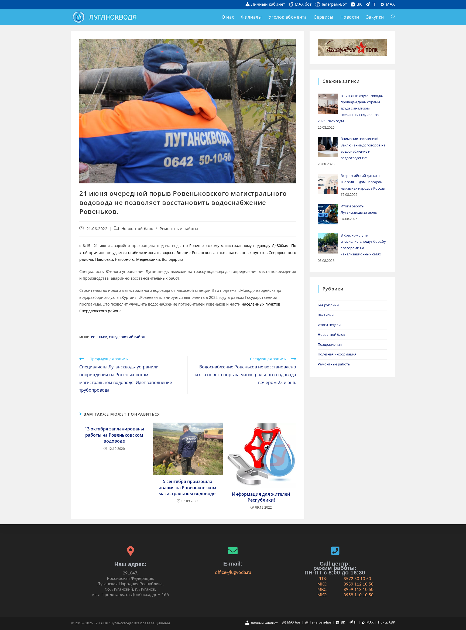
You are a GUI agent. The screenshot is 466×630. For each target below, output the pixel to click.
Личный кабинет (268, 4)
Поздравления (330, 344)
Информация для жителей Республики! (261, 497)
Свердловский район (127, 337)
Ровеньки (99, 337)
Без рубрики (328, 305)
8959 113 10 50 (359, 590)
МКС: (322, 584)
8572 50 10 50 (357, 579)
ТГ (374, 4)
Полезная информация (337, 354)
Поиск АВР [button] (386, 622)
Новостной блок (137, 228)
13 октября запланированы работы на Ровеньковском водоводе (114, 435)
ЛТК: (322, 579)
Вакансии (326, 315)
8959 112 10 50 (359, 584)
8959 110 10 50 (359, 595)
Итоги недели (329, 324)
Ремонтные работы (179, 228)
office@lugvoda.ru (233, 572)
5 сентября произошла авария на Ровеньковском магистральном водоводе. (188, 487)
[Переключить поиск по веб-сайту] (393, 17)
